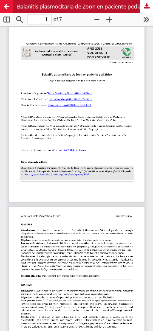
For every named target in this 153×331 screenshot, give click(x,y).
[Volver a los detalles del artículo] (6, 6)
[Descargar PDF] (146, 6)
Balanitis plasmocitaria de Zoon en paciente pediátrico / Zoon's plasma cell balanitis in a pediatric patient (85, 6)
